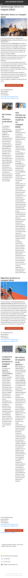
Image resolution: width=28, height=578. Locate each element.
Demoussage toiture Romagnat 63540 (9, 96)
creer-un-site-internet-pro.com (14, 573)
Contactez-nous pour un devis (14, 85)
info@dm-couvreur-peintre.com (10, 564)
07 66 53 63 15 (6, 561)
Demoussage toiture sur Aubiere (8, 532)
